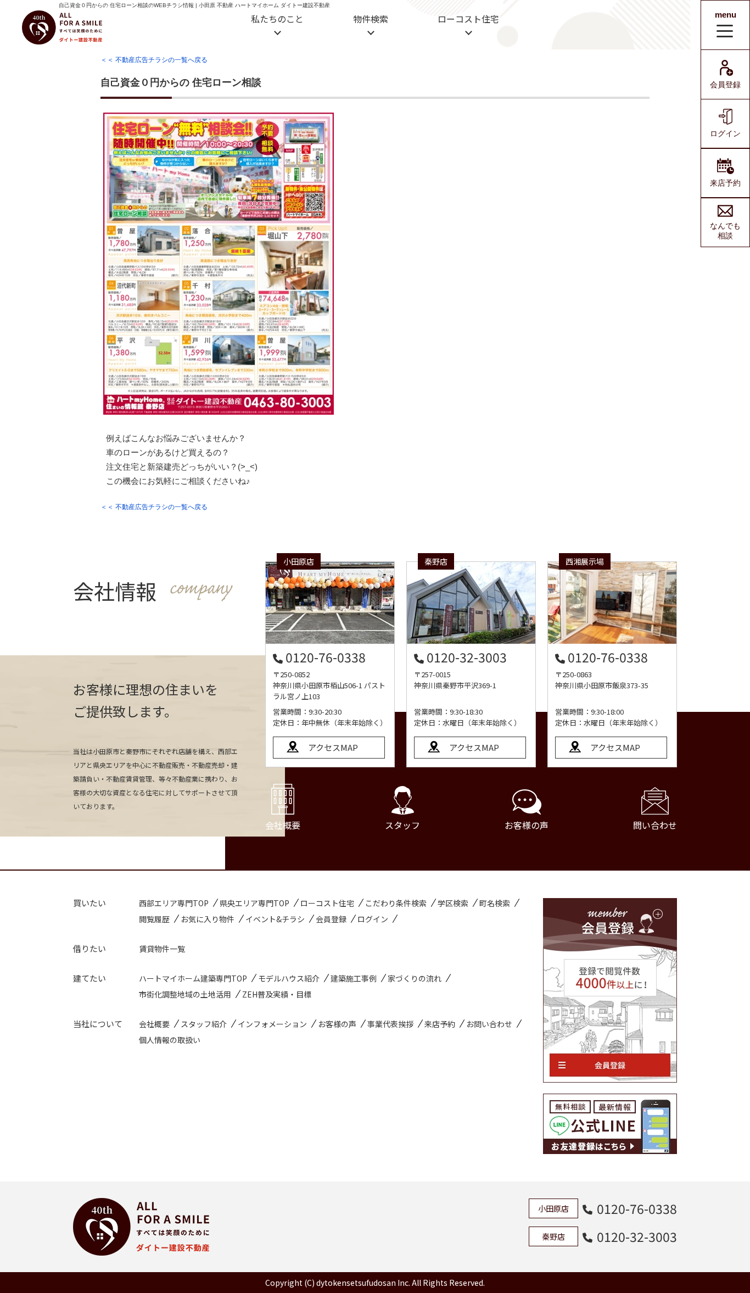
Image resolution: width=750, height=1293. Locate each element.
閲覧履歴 (154, 918)
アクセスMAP (333, 747)
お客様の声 (526, 825)
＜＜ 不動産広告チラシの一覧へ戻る (154, 60)
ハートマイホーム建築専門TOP (193, 978)
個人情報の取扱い (169, 1039)
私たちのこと (277, 18)
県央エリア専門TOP (254, 903)
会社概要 (282, 825)
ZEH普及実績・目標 (276, 994)
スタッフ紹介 (204, 1023)
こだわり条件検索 (396, 903)
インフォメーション (272, 1023)
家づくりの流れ (414, 978)
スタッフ (402, 825)
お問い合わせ (489, 1023)
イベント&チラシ (275, 918)
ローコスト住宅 (468, 18)
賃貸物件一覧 (162, 948)
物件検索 (370, 18)
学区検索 (453, 903)
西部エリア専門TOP (174, 903)
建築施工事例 (354, 978)
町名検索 (494, 903)
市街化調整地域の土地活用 (185, 994)
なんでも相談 (725, 230)
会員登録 (725, 84)
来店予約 (725, 183)
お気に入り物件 (207, 918)
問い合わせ (655, 825)
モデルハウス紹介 (289, 978)
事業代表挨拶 (390, 1023)
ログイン (725, 133)
